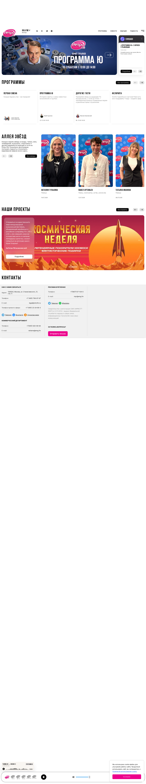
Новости (113, 31)
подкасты (134, 31)
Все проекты (122, 210)
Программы (102, 31)
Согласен (126, 777)
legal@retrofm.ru (35, 303)
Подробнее (19, 256)
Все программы (123, 82)
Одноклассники (33, 315)
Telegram (8, 315)
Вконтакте (19, 315)
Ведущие (123, 31)
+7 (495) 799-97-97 (33, 298)
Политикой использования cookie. (124, 771)
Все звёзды (31, 156)
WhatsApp (65, 303)
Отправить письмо (58, 334)
